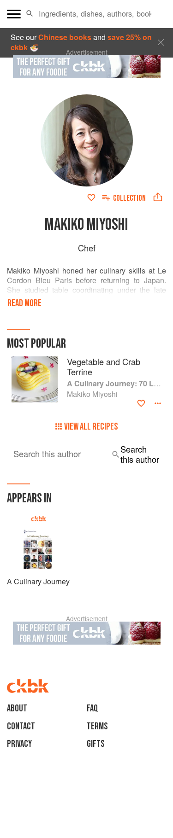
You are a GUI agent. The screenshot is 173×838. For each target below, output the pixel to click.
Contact (21, 726)
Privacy (19, 744)
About (17, 708)
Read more (24, 303)
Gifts (96, 744)
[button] (29, 13)
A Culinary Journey (38, 581)
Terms (97, 726)
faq (92, 708)
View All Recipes (91, 426)
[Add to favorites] (91, 197)
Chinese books (64, 37)
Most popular (36, 343)
